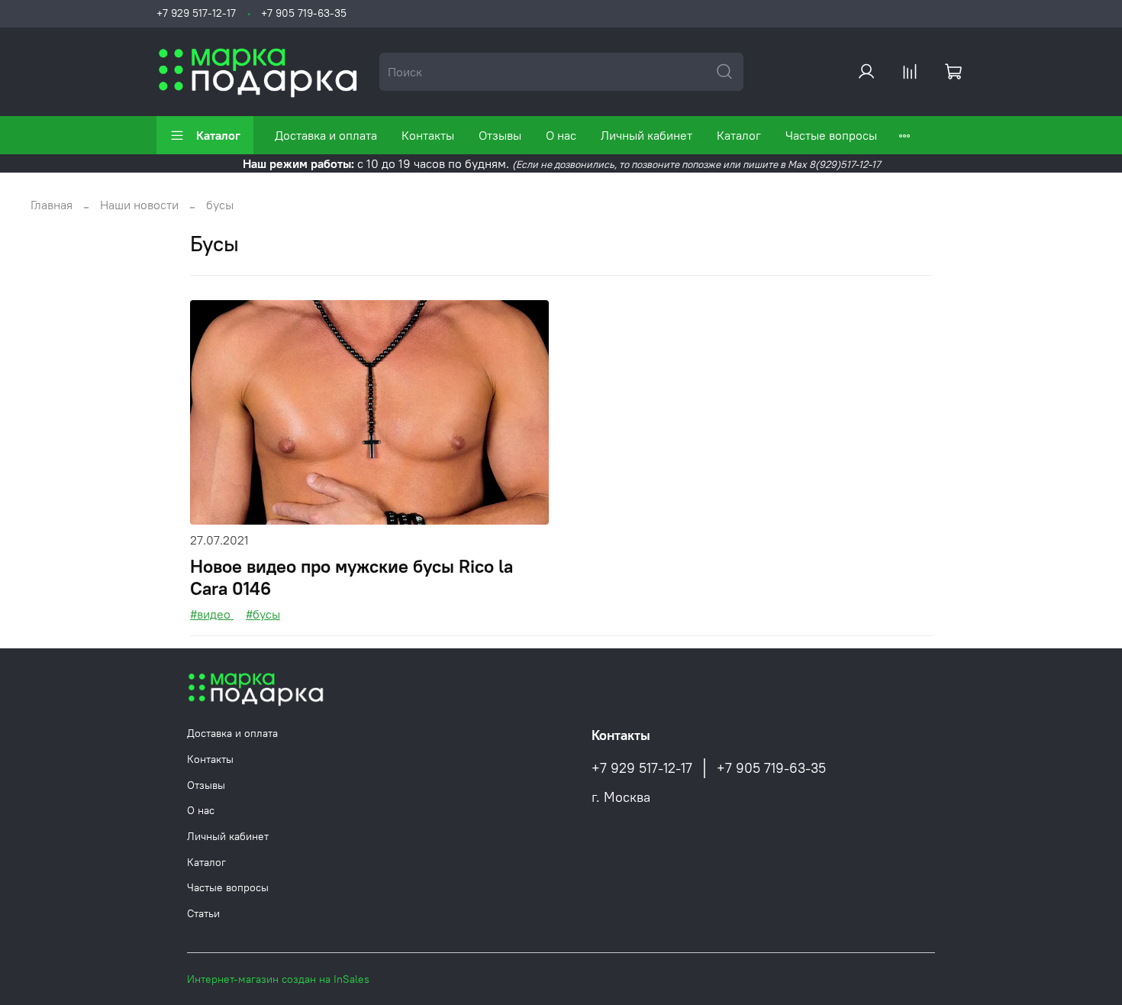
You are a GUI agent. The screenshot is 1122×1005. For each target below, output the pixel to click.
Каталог (218, 135)
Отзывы (500, 135)
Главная (52, 204)
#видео (212, 614)
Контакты (427, 135)
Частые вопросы (831, 135)
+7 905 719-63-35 (304, 13)
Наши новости (139, 204)
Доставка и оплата (326, 135)
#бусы (263, 614)
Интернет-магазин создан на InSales (278, 979)
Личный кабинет (646, 135)
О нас (561, 135)
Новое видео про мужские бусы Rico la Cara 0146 (351, 576)
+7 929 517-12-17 (196, 13)
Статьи (203, 913)
